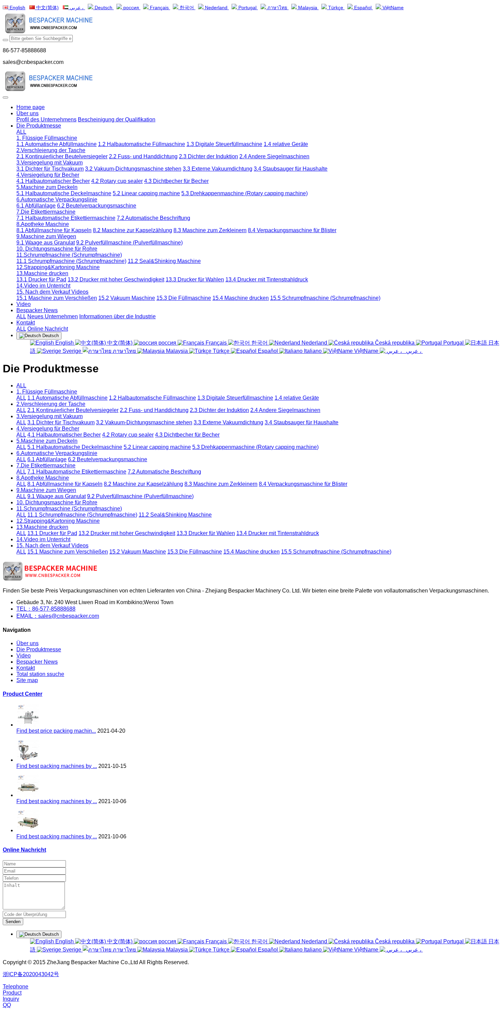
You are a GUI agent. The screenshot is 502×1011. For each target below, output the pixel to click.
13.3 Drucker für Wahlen (206, 533)
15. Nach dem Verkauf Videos (52, 545)
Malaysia (308, 7)
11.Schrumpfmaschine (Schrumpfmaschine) (69, 508)
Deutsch (103, 7)
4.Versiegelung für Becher (47, 428)
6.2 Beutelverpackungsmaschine (107, 459)
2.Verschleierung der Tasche (50, 404)
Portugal (247, 7)
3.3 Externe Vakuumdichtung (228, 422)
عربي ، (76, 7)
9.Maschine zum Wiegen (46, 490)
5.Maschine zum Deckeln (47, 441)
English (16, 7)
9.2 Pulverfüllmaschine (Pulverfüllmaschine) (140, 496)
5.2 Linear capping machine (157, 447)
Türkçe (336, 7)
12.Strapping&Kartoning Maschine (58, 521)
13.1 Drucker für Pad (52, 533)
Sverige (72, 351)
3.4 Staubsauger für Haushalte (301, 422)
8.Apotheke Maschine (42, 478)
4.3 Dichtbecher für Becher (187, 435)
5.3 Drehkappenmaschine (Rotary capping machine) (255, 447)
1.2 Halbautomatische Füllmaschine (152, 398)
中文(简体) (47, 7)
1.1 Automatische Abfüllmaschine (67, 398)
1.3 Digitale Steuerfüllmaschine (235, 398)
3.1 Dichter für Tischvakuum (61, 422)
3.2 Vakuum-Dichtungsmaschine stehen (144, 422)
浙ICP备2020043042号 (31, 974)
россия (131, 7)
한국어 (186, 7)
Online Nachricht (24, 850)
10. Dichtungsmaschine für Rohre (56, 502)
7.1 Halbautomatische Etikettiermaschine (76, 472)
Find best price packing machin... (56, 731)
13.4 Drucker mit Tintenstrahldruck (277, 533)
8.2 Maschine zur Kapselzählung (143, 484)
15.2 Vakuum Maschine (137, 552)
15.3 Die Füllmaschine (194, 552)
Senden (12, 921)
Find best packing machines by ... (56, 766)
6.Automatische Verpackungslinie (56, 453)
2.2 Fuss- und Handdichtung (154, 410)
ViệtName (392, 7)
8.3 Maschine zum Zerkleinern (220, 484)
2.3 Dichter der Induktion (219, 410)
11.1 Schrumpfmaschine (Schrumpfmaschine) (82, 515)
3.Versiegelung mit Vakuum (49, 416)
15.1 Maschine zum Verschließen (67, 552)
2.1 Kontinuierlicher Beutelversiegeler (72, 410)
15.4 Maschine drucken (251, 552)
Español (363, 7)
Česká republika (395, 343)
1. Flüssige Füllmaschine (46, 392)
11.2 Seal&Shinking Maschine (175, 515)
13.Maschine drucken (42, 527)
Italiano (313, 351)
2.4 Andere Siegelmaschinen (285, 410)
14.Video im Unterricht (43, 539)
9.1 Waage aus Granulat (56, 496)
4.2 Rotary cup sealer (128, 435)
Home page (30, 107)
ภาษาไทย (277, 7)
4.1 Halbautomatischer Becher (64, 435)
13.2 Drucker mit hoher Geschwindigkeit (127, 533)
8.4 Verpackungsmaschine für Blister (303, 484)
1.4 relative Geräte (297, 398)
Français (159, 7)
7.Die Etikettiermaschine (45, 465)
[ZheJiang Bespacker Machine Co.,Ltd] (251, 24)
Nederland (216, 7)
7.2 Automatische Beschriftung (164, 472)
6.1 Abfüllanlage (47, 459)
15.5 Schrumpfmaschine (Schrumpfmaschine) (336, 552)
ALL (21, 132)
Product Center (22, 694)
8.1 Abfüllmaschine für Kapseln (64, 484)
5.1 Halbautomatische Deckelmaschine (74, 447)
